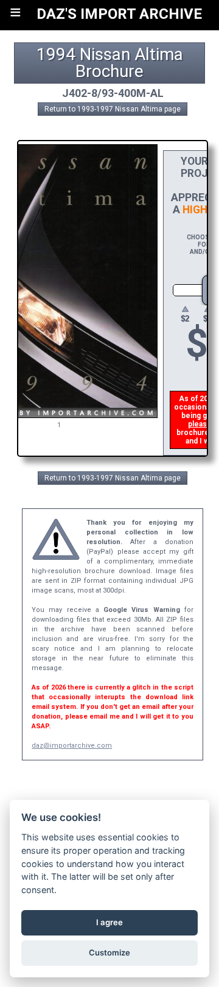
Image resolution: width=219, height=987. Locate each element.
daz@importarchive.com (72, 745)
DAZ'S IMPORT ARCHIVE (119, 13)
